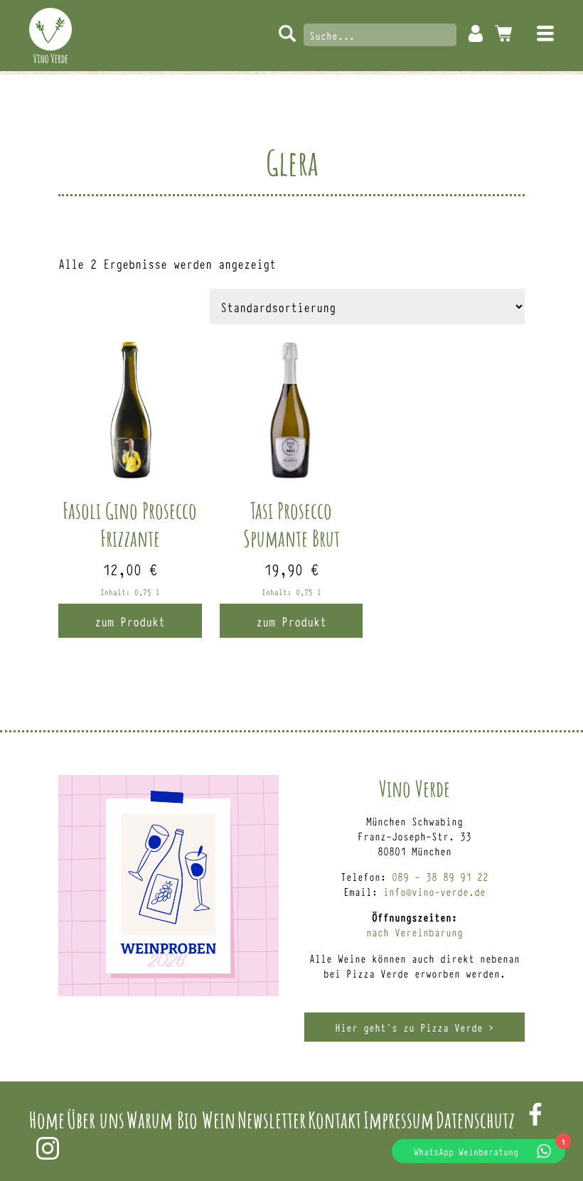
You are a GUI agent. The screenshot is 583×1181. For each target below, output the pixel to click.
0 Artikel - (503, 33)
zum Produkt (130, 621)
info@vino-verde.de (434, 891)
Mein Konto (475, 33)
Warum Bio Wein (181, 1119)
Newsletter (271, 1119)
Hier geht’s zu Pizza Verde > (414, 1027)
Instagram (47, 1148)
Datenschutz (475, 1119)
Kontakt (334, 1119)
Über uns (95, 1119)
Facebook (535, 1114)
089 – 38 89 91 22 (440, 876)
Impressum (398, 1119)
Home (47, 1119)
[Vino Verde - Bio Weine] (50, 35)
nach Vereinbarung (414, 932)
